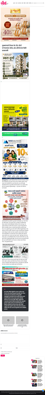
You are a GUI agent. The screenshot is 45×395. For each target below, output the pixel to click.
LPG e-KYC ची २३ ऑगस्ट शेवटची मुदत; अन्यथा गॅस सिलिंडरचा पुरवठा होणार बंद (40, 362)
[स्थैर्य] (5, 3)
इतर (32, 3)
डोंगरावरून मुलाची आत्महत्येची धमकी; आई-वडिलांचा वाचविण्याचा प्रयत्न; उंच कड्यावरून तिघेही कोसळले (40, 375)
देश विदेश (30, 3)
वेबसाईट (17, 348)
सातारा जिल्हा (19, 3)
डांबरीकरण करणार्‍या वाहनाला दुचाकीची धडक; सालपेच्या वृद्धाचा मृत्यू (40, 384)
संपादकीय (27, 3)
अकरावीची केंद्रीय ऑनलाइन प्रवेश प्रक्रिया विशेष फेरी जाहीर (40, 380)
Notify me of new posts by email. (5, 353)
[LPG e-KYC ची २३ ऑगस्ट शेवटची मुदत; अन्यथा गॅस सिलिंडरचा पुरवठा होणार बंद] (34, 361)
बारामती (22, 3)
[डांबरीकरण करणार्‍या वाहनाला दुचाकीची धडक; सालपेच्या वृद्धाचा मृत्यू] (34, 385)
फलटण (16, 3)
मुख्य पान (14, 3)
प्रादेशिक (25, 3)
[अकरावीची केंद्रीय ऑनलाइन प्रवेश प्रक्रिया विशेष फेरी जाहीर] (34, 380)
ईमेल (1, 348)
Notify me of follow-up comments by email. (6, 351)
